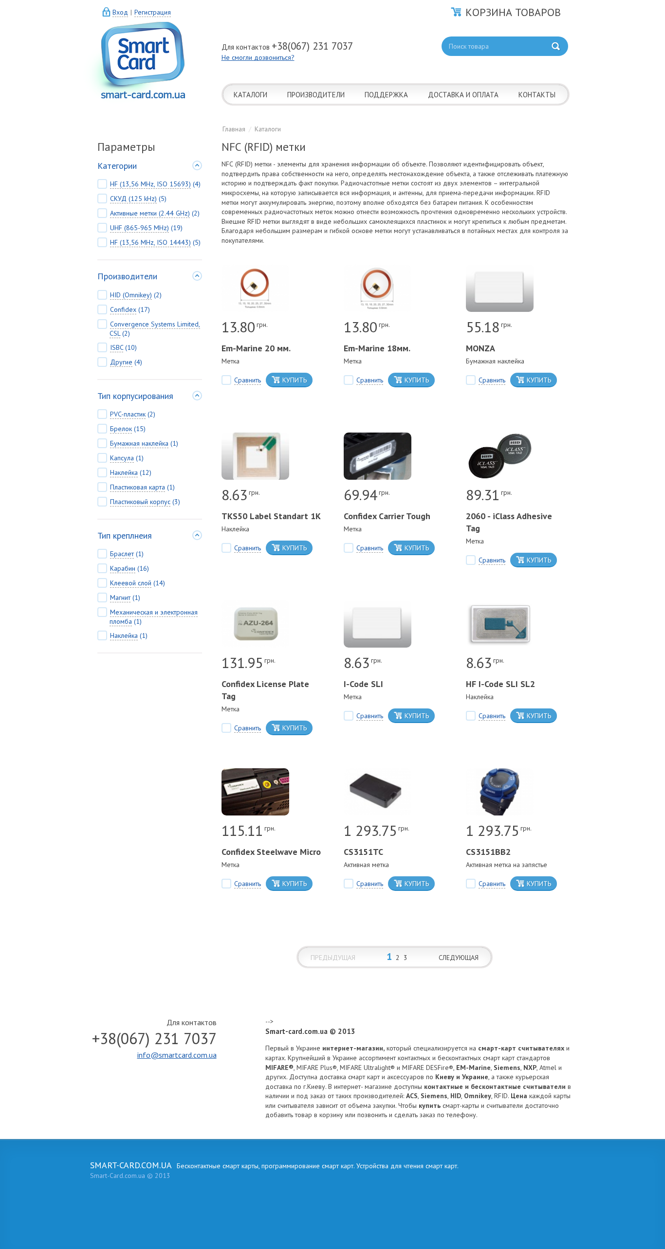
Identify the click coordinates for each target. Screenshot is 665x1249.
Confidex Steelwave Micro (271, 851)
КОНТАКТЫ (536, 94)
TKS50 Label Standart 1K (271, 516)
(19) (146, 227)
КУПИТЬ (294, 380)
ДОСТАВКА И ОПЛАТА (463, 94)
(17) (130, 309)
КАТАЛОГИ (250, 94)
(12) (130, 472)
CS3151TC (363, 851)
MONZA (480, 348)
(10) (123, 347)
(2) (155, 213)
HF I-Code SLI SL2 (500, 683)
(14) (137, 583)
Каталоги (268, 129)
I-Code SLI (363, 683)
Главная (233, 129)
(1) (144, 443)
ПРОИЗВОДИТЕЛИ (316, 94)
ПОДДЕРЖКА (386, 94)
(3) (145, 501)
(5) (138, 198)
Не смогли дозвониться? (258, 57)
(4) (155, 184)
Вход (120, 12)
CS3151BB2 (488, 851)
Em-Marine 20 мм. (256, 348)
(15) (128, 428)
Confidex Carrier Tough (387, 516)
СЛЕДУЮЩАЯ (459, 957)
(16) (129, 568)
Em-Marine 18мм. (377, 348)
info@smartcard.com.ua (177, 1055)
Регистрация (152, 12)
